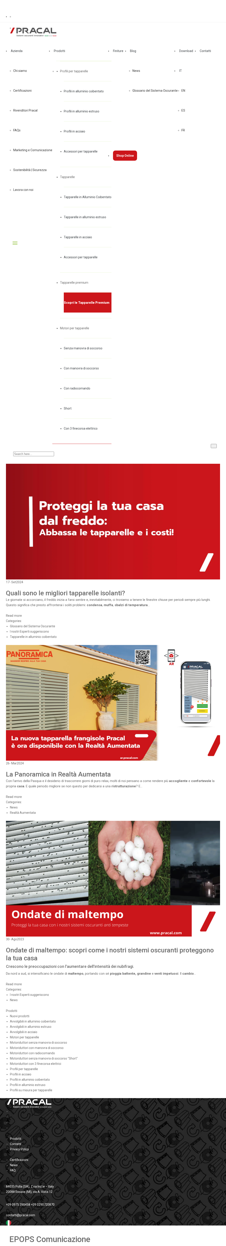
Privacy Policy (19, 1149)
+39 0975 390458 (18, 1204)
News (14, 807)
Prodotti (15, 1138)
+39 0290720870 (43, 1204)
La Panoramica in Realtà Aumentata (58, 774)
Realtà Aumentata (23, 812)
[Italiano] (8, 1222)
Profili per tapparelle (74, 71)
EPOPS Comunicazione (49, 1239)
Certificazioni (19, 1160)
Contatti (15, 1144)
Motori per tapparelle (74, 328)
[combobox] (113, 1223)
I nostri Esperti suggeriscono (29, 631)
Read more (14, 616)
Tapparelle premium (74, 282)
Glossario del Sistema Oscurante (32, 626)
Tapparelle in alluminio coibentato (33, 637)
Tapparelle (67, 177)
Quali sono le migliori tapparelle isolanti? (65, 593)
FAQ (13, 1170)
